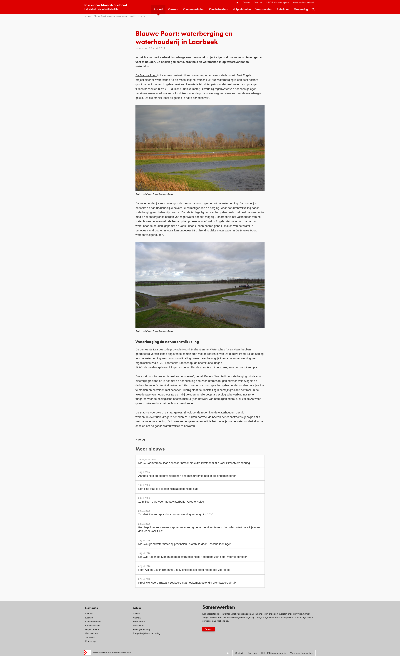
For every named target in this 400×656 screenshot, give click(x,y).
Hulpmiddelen (242, 9)
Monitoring (301, 9)
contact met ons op (218, 621)
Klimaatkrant (139, 621)
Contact (246, 2)
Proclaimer (138, 625)
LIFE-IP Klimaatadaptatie (277, 2)
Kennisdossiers (218, 9)
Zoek (313, 9)
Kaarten (173, 9)
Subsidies (283, 9)
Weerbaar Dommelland (303, 2)
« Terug (140, 439)
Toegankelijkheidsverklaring (146, 633)
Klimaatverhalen (193, 9)
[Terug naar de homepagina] (117, 7)
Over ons (258, 2)
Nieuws (136, 613)
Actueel (158, 9)
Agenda (137, 617)
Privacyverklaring (141, 629)
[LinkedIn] (236, 2)
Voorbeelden (263, 9)
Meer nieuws (150, 449)
